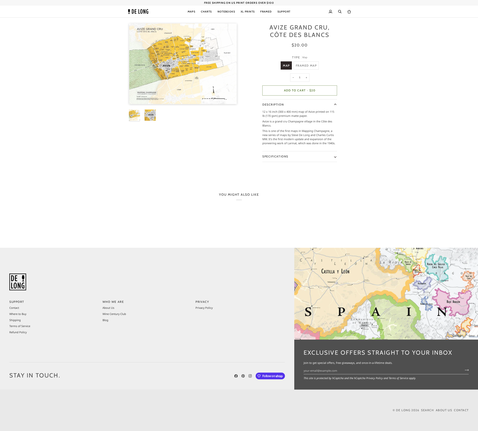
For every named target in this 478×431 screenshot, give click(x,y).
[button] (191, 11)
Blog (105, 320)
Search (427, 410)
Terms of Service (398, 378)
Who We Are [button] (113, 302)
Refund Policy (18, 332)
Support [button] (16, 302)
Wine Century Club (114, 314)
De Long (403, 410)
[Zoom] (183, 64)
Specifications (275, 156)
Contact (14, 308)
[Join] (466, 370)
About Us (108, 308)
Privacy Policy (374, 378)
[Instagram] (250, 376)
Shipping (15, 320)
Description (273, 104)
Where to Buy (17, 314)
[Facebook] (236, 376)
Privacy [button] (202, 302)
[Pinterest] (243, 376)
